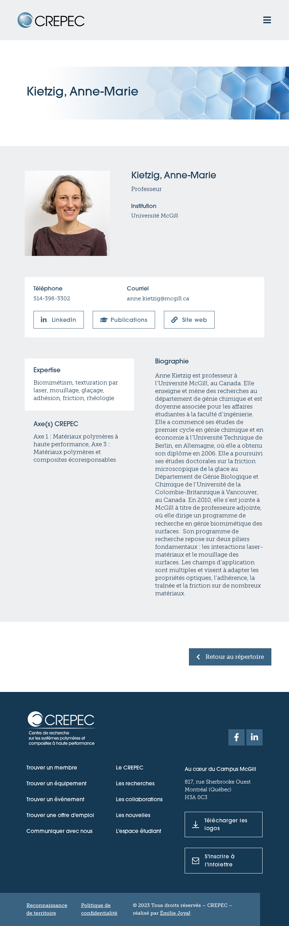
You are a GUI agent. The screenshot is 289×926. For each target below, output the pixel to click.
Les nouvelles (133, 815)
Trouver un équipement (56, 784)
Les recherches (135, 784)
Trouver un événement (55, 800)
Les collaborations (139, 800)
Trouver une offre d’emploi (60, 815)
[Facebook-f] (236, 737)
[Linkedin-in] (254, 737)
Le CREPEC (129, 768)
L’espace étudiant (138, 831)
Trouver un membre (51, 768)
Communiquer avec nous (59, 831)
